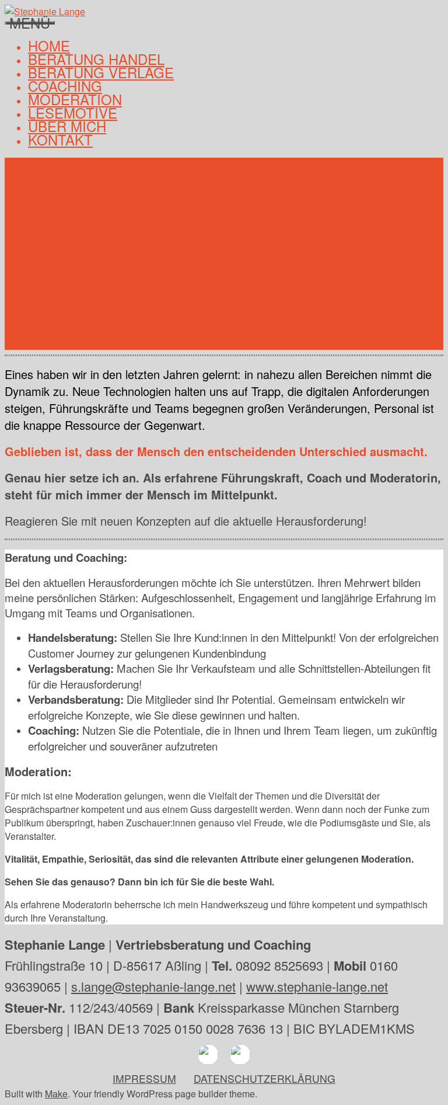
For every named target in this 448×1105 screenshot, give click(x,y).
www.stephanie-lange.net (317, 986)
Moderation (75, 99)
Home (49, 45)
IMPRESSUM (144, 1078)
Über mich (67, 126)
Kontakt (60, 139)
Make (56, 1093)
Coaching (65, 85)
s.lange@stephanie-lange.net (153, 986)
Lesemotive (72, 112)
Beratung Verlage (101, 72)
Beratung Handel (96, 58)
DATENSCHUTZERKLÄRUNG (264, 1078)
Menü (29, 23)
